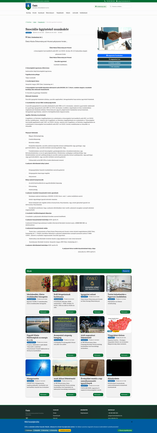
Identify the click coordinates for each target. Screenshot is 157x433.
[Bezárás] (132, 421)
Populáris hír (41, 22)
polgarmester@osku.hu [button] (124, 1)
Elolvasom (43, 312)
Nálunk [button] (68, 12)
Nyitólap (28, 12)
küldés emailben (115, 63)
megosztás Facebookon (115, 55)
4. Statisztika (53, 430)
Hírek (34, 22)
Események (41, 12)
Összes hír (126, 271)
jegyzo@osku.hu (113, 418)
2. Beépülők (37, 430)
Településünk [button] (60, 12)
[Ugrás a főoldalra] (28, 6)
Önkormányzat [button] (50, 12)
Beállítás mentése (65, 430)
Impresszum (84, 413)
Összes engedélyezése (125, 430)
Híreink (34, 12)
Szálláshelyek (83, 12)
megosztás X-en (115, 59)
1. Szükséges (28, 430)
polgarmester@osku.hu (115, 415)
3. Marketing (44, 430)
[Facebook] (27, 418)
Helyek (55, 418)
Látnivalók (75, 12)
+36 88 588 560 (110, 1)
